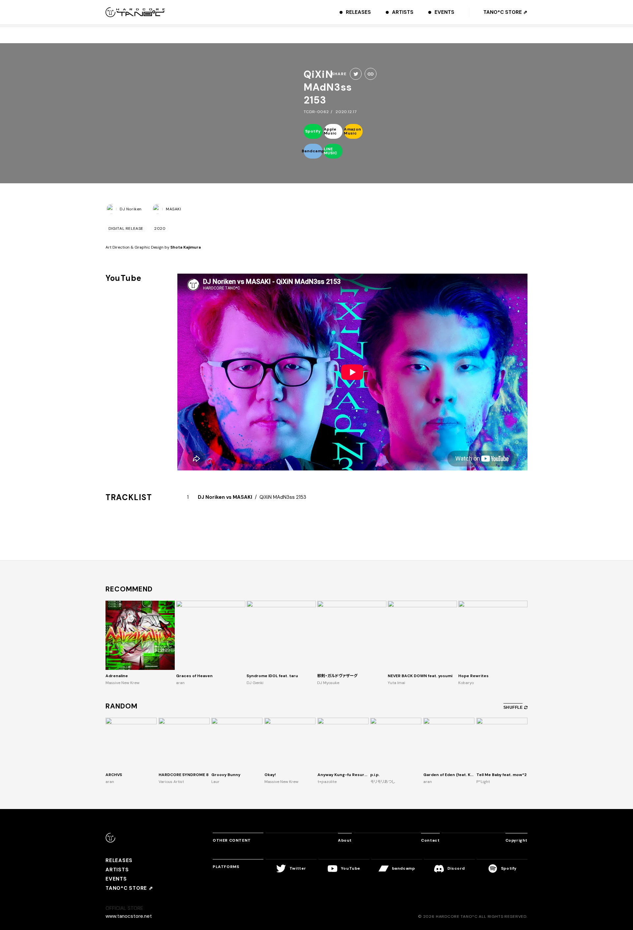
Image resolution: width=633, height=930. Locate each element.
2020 (160, 228)
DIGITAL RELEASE (125, 228)
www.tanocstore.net (129, 916)
